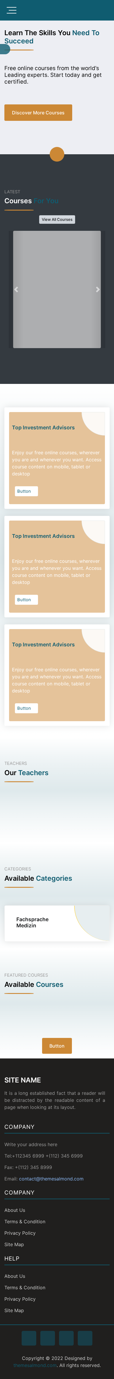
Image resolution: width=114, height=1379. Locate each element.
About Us (14, 1210)
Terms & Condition (24, 1221)
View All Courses (57, 219)
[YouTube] (85, 1338)
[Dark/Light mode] (108, 10)
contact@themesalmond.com (51, 1179)
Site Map (14, 1244)
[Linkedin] (47, 1338)
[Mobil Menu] (11, 10)
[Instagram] (66, 1338)
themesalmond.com (35, 1365)
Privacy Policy (20, 1233)
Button (24, 491)
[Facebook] (29, 1338)
